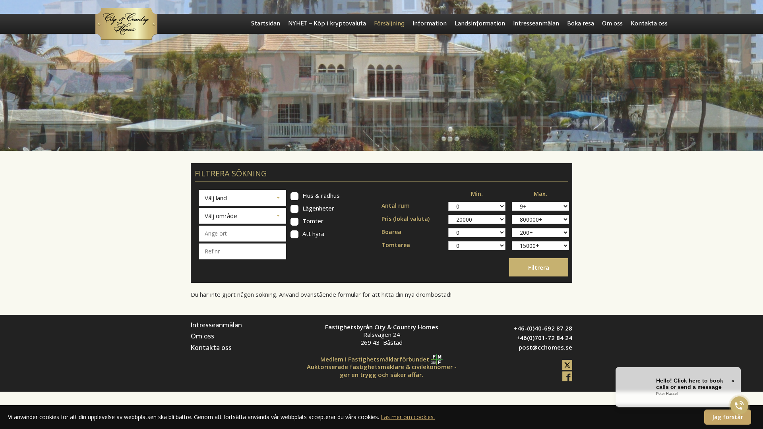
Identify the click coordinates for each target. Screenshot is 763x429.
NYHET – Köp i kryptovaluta (327, 23)
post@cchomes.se (545, 347)
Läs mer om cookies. (408, 417)
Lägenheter (317, 208)
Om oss (612, 23)
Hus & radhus (320, 195)
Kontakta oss (649, 23)
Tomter (312, 221)
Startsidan (265, 23)
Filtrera (538, 267)
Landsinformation (480, 23)
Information (429, 23)
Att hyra (312, 234)
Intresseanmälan (536, 23)
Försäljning (389, 23)
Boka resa (580, 23)
